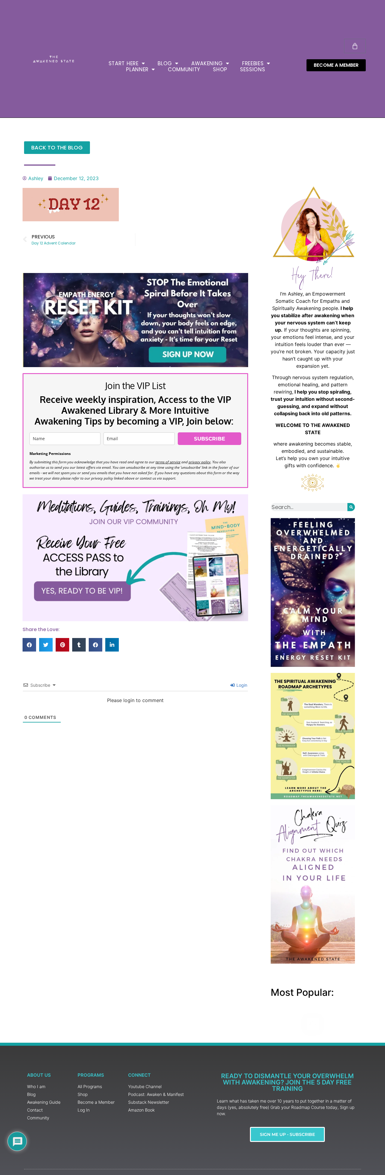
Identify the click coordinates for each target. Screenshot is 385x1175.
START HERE (124, 63)
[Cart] (355, 46)
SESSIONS (252, 69)
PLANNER (137, 69)
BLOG (165, 63)
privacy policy (200, 462)
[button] (29, 645)
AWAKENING (207, 63)
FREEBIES (253, 63)
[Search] (351, 507)
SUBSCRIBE (209, 439)
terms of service (168, 462)
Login (241, 685)
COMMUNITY (184, 69)
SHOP (220, 69)
